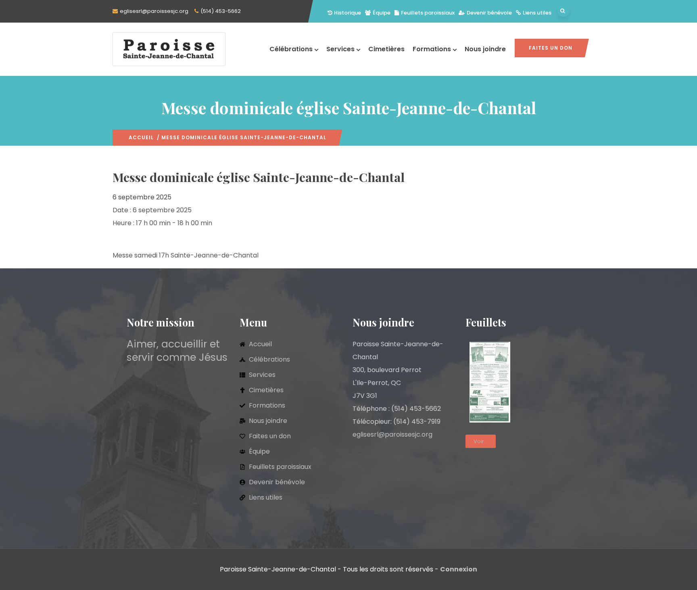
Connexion (458, 569)
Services (340, 49)
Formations (432, 49)
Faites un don (550, 47)
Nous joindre (485, 49)
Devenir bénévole (489, 13)
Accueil (141, 137)
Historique (347, 13)
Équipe (381, 13)
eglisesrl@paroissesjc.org (154, 11)
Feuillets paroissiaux (428, 13)
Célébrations (291, 49)
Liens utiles (537, 13)
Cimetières (386, 49)
